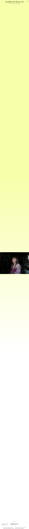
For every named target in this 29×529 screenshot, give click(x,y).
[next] (24, 262)
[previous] (4, 262)
